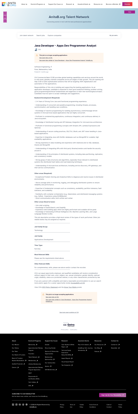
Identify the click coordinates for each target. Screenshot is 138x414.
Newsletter (114, 348)
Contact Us (114, 345)
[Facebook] (5, 17)
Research (69, 4)
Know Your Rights (70, 287)
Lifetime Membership (34, 364)
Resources (97, 4)
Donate (47, 345)
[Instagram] (5, 13)
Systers (47, 366)
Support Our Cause (54, 4)
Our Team (15, 351)
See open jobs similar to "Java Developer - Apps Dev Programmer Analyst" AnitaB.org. (66, 60)
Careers (14, 367)
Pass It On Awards (83, 345)
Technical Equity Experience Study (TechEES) (66, 352)
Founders (31, 354)
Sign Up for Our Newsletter (111, 395)
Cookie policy (73, 329)
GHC (29, 386)
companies (54, 35)
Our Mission (15, 345)
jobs (40, 35)
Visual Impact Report (67, 362)
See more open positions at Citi (69, 312)
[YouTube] (20, 404)
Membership (32, 360)
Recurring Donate (50, 348)
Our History (15, 348)
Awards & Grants (83, 4)
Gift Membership (50, 370)
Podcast (97, 351)
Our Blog (97, 348)
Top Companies (66, 365)
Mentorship (31, 345)
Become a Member (112, 4)
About (23, 4)
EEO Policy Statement (50, 287)
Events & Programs (37, 4)
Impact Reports (65, 358)
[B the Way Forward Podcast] (26, 404)
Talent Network (32, 357)
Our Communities (50, 363)
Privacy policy (64, 329)
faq (129, 12)
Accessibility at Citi (78, 283)
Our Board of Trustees (18, 355)
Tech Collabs (32, 382)
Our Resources (99, 345)
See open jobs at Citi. (45, 58)
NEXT (30, 373)
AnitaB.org (33, 407)
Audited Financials (17, 364)
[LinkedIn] (5, 20)
